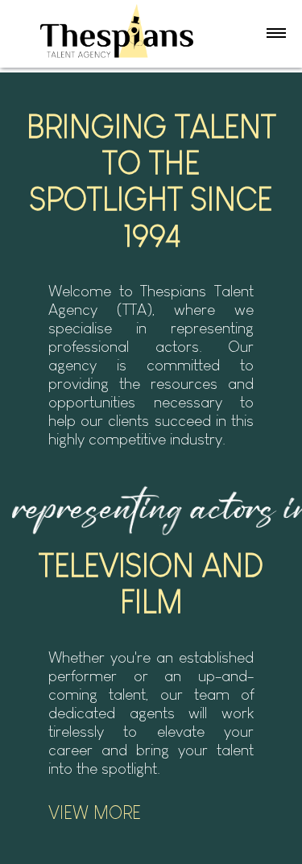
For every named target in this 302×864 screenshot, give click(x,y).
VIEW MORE (94, 812)
